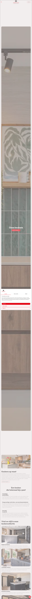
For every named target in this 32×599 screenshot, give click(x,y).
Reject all (4, 308)
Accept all (4, 303)
